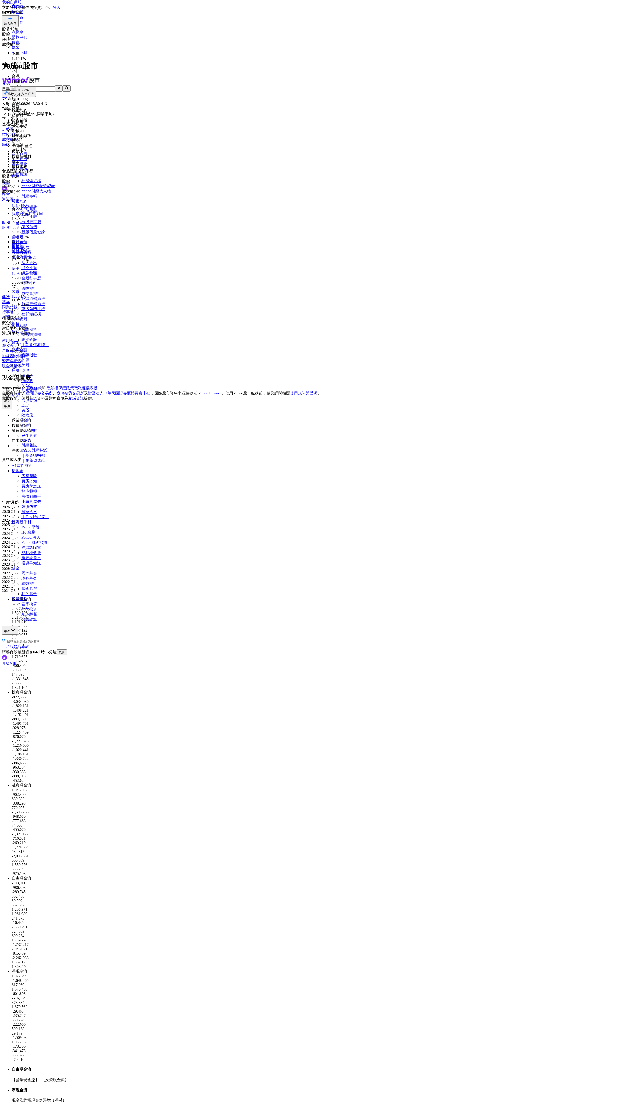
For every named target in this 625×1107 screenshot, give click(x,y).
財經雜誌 (29, 445)
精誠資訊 (76, 398)
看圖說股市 (31, 558)
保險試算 (29, 619)
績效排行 (29, 583)
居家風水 (29, 512)
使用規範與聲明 (303, 393)
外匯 (25, 425)
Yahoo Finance (209, 393)
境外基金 (29, 578)
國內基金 (29, 573)
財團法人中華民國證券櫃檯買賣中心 (119, 393)
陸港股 (27, 415)
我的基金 (29, 594)
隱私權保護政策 (60, 388)
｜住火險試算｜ (35, 517)
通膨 (16, 370)
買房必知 (29, 481)
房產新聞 (29, 476)
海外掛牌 (19, 356)
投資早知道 (31, 563)
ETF (25, 405)
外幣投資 (29, 609)
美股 (25, 410)
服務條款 (34, 388)
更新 (62, 652)
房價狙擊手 (31, 496)
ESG (25, 440)
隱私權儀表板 (85, 388)
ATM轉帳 (29, 614)
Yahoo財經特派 (34, 450)
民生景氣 (29, 436)
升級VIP (9, 663)
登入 (57, 7)
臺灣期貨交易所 (70, 393)
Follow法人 (30, 537)
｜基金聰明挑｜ (35, 455)
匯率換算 (29, 604)
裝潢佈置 (29, 507)
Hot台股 (28, 532)
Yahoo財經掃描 (34, 542)
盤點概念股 (31, 553)
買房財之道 (31, 486)
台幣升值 (19, 342)
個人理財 (29, 430)
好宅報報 (29, 491)
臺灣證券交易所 (39, 393)
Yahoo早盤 (30, 527)
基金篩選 (29, 589)
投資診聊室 (31, 548)
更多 (7, 631)
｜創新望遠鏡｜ (35, 460)
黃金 (25, 420)
